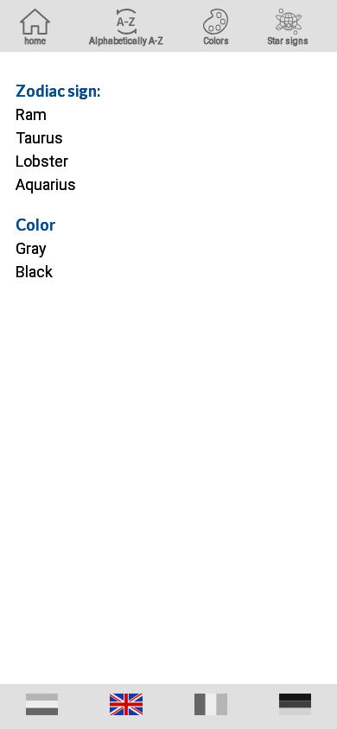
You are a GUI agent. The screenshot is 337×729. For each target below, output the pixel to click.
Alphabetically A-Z (126, 41)
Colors (216, 41)
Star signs (288, 41)
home (35, 41)
